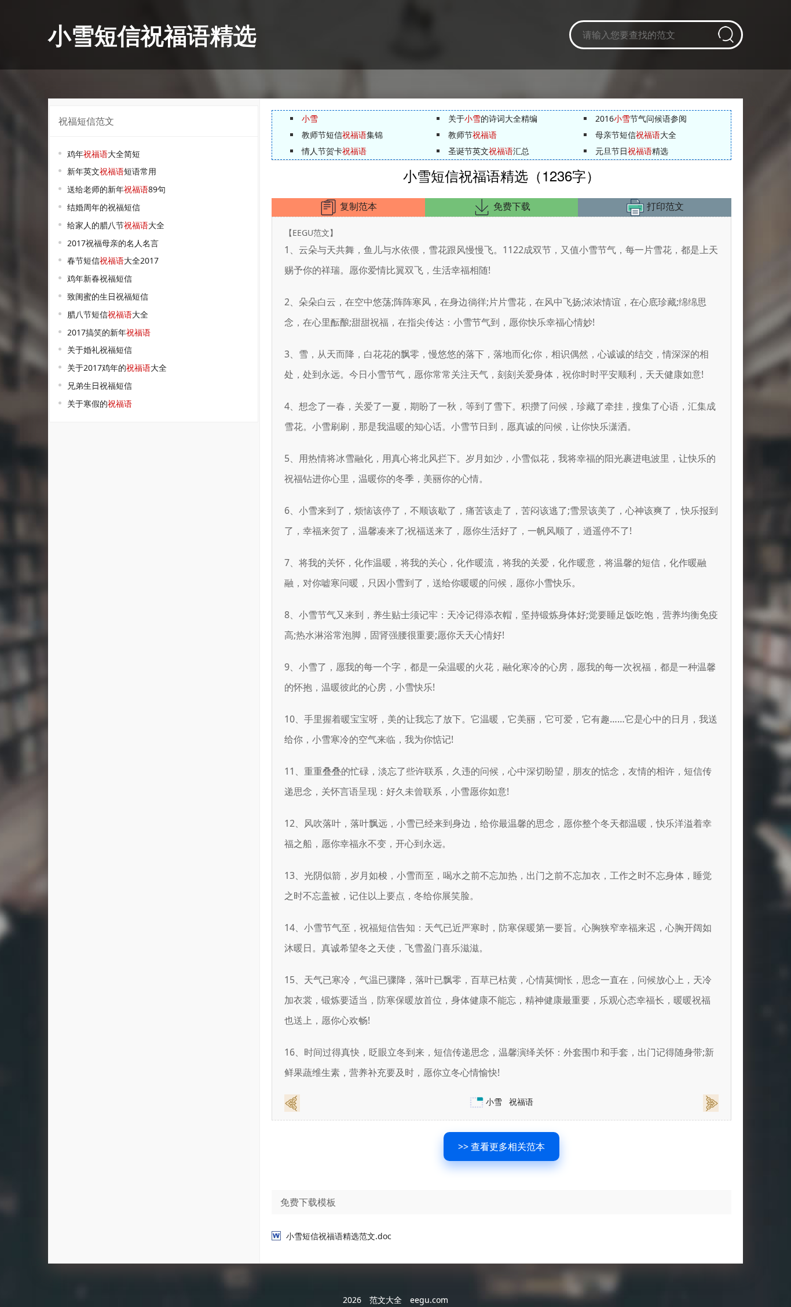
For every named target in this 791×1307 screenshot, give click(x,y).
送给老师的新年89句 (116, 189)
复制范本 (357, 206)
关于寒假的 (99, 403)
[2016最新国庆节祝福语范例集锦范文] (292, 1102)
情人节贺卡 (334, 150)
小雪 (494, 1101)
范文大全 (385, 1299)
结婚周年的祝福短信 (103, 207)
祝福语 (521, 1101)
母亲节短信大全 (635, 134)
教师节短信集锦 (342, 134)
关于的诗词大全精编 (492, 118)
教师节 (472, 134)
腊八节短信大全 (107, 314)
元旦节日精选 (631, 150)
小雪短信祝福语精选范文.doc (338, 1236)
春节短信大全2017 (113, 260)
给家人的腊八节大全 (115, 225)
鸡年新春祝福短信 (99, 278)
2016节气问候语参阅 (641, 118)
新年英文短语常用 (111, 171)
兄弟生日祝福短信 (99, 385)
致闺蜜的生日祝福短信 (107, 296)
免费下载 (510, 206)
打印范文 (664, 206)
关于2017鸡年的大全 (117, 367)
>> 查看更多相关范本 (501, 1146)
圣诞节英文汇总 (488, 150)
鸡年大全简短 (103, 153)
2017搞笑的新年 (109, 332)
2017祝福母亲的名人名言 (113, 243)
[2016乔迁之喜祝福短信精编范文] (711, 1102)
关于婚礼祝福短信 (99, 349)
